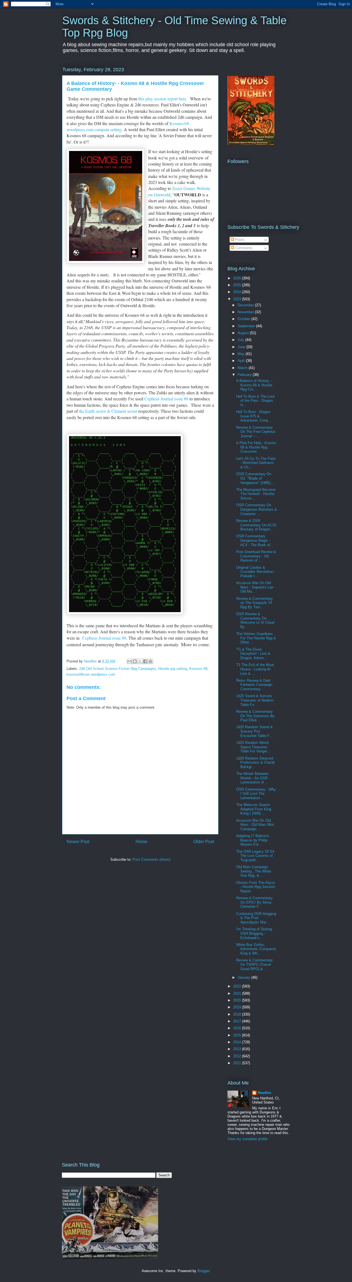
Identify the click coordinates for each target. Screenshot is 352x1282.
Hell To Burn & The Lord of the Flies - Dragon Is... (255, 400)
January (244, 977)
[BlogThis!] (135, 661)
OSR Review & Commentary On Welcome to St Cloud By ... (255, 620)
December (246, 305)
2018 (237, 1014)
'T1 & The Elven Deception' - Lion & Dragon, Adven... (253, 653)
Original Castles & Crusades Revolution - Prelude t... (256, 571)
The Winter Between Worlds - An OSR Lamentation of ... (252, 778)
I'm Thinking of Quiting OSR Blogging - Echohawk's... (254, 933)
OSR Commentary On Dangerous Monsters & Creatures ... (256, 509)
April (242, 361)
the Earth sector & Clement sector (108, 411)
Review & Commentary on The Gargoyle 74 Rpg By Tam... (254, 602)
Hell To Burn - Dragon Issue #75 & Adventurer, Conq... (253, 416)
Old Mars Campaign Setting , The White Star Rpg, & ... (253, 871)
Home (141, 841)
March (243, 368)
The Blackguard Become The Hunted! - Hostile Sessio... (256, 494)
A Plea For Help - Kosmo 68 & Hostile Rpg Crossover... (256, 447)
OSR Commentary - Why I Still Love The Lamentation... (256, 793)
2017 (237, 1021)
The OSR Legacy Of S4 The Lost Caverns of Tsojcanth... (255, 855)
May (242, 354)
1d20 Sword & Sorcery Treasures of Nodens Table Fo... (255, 700)
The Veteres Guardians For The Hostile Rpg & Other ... (256, 638)
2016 (237, 1028)
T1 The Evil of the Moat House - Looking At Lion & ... (255, 669)
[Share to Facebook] (145, 661)
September (247, 326)
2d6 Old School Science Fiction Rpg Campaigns (117, 669)
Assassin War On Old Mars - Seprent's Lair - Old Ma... (256, 587)
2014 (237, 1042)
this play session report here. (163, 98)
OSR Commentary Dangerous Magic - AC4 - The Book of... (254, 540)
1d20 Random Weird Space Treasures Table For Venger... (253, 747)
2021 (237, 993)
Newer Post (78, 841)
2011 (237, 1063)
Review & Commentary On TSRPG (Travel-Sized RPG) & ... (254, 964)
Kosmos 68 (198, 669)
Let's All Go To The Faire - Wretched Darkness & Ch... (256, 462)
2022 (237, 986)
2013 (237, 1049)
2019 (237, 1007)
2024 (237, 292)
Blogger (203, 1271)
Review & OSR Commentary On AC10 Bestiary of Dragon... (256, 525)
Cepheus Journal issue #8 (166, 398)
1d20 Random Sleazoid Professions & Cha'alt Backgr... (255, 762)
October (244, 319)
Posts (239, 240)
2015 (237, 1035)
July (241, 340)
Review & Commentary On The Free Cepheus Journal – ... (256, 431)
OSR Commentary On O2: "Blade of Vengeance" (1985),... (255, 478)
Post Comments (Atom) (151, 859)
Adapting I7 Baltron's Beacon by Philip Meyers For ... (252, 840)
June (242, 347)
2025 (237, 285)
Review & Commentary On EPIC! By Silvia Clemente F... (254, 902)
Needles (264, 1093)
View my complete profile (247, 1139)
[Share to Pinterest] (150, 661)
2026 (237, 278)
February (245, 375)
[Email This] (129, 661)
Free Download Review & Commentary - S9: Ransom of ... (256, 556)
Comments (243, 248)
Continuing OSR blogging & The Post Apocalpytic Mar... (256, 918)
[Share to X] (140, 661)
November (246, 312)
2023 (237, 299)
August (244, 333)
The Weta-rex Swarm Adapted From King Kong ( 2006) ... (253, 809)
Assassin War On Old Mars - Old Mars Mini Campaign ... (255, 824)
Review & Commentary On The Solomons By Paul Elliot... (255, 715)
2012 (237, 1056)
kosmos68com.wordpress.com (91, 674)
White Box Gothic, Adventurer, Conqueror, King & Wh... (256, 949)
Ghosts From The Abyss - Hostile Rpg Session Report (255, 887)
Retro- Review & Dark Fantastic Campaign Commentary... (254, 684)
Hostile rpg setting (172, 669)
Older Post (203, 841)
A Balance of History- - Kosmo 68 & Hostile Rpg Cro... (254, 385)
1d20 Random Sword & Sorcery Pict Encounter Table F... (254, 731)
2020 (237, 1000)
